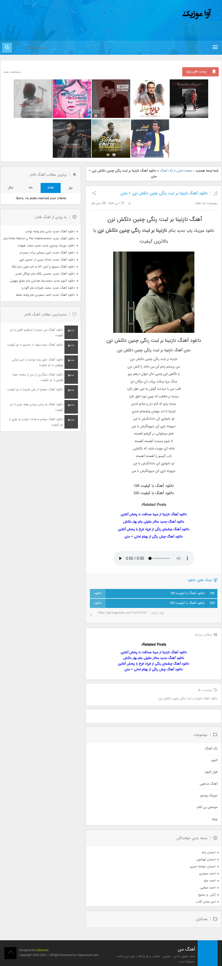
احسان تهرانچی (206, 859)
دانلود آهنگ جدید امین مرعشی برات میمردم (47, 252)
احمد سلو (210, 880)
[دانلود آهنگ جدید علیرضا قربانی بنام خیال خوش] (150, 98)
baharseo (42, 950)
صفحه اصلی (184, 171)
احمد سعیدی (207, 873)
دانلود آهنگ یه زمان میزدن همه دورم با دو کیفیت (36, 407)
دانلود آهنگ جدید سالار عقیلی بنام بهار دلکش (153, 522)
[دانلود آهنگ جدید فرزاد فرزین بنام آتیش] (150, 138)
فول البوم (211, 772)
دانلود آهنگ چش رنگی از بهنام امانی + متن (154, 537)
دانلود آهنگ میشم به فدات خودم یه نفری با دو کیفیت (36, 422)
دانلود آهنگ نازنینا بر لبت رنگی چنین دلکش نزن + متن (164, 193)
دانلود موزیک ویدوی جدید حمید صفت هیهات (46, 245)
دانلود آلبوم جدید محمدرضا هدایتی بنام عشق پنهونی (42, 281)
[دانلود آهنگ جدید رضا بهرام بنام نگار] (111, 98)
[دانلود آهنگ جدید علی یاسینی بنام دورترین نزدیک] (72, 138)
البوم (214, 760)
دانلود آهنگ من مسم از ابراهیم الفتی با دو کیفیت (36, 332)
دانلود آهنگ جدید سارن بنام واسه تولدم (50, 231)
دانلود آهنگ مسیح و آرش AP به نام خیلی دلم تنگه (43, 266)
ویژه (214, 819)
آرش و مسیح (207, 894)
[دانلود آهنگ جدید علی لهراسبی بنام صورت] (72, 98)
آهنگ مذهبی (208, 784)
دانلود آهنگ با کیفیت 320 (192, 603)
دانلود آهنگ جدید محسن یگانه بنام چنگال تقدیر (45, 273)
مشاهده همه (12, 72)
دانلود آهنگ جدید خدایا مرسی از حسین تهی (47, 259)
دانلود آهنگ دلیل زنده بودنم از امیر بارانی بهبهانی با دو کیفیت (37, 362)
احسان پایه (209, 852)
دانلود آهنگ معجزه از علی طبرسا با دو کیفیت (35, 389)
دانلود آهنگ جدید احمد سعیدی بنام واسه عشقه (45, 295)
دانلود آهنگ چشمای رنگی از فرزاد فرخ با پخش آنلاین (153, 529)
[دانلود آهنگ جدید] (152, 14)
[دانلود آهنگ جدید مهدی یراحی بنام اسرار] (33, 98)
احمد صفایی (208, 887)
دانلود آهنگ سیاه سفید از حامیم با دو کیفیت (35, 344)
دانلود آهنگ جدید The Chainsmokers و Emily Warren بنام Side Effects (39, 238)
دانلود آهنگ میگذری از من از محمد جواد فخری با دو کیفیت (37, 377)
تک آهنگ (166, 171)
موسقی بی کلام (207, 807)
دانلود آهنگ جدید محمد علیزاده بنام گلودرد (48, 288)
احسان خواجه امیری (203, 866)
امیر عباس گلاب (206, 901)
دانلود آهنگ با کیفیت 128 (192, 593)
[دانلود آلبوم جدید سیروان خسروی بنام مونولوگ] (189, 98)
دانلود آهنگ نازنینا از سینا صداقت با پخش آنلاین (154, 514)
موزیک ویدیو (208, 795)
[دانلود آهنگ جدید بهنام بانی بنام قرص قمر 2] (111, 138)
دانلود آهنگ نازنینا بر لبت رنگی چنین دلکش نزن (187, 698)
